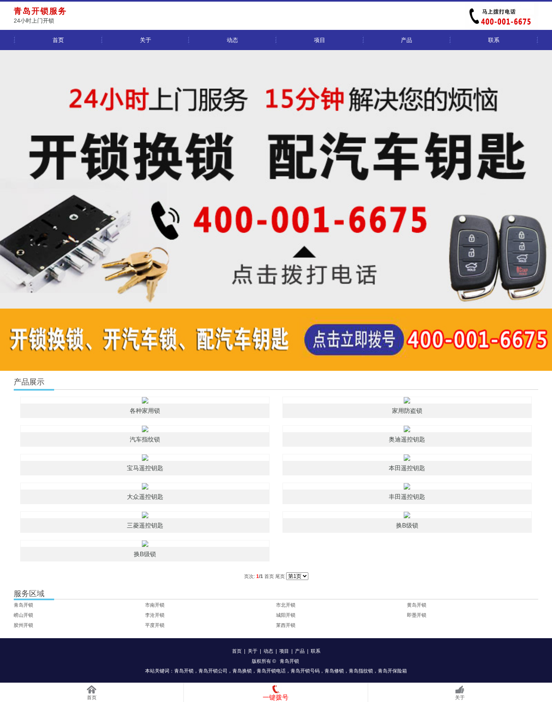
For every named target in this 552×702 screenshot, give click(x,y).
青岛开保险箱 (392, 671)
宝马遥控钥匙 (145, 467)
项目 (319, 40)
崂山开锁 (23, 615)
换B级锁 (407, 525)
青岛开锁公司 (213, 671)
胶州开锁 (23, 625)
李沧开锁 (154, 615)
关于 (145, 40)
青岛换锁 (242, 671)
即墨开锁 (416, 615)
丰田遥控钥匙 (407, 496)
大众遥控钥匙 (145, 496)
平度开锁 (154, 625)
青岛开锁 (23, 605)
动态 (232, 40)
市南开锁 (154, 605)
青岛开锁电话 (271, 671)
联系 (493, 40)
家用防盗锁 (407, 410)
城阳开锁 (285, 615)
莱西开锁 (285, 625)
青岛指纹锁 (361, 671)
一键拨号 (276, 697)
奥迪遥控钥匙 (407, 439)
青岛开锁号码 (305, 671)
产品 (406, 40)
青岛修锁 (334, 671)
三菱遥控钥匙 (145, 525)
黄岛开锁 (416, 605)
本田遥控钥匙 (407, 467)
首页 (58, 40)
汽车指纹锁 (145, 439)
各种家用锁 (145, 410)
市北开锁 (285, 605)
